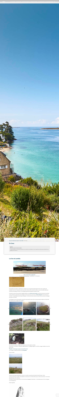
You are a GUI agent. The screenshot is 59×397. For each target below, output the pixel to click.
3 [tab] (31, 330)
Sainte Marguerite (39, 294)
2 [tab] (29, 330)
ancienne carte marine (33, 293)
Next (50, 308)
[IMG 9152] (43, 308)
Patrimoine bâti (18, 1)
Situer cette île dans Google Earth (29, 274)
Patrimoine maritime (34, 1)
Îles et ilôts (21, 240)
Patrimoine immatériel (26, 1)
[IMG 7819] (29, 324)
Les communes (12, 1)
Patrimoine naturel (41, 1)
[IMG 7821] (43, 324)
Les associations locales (49, 1)
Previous (8, 308)
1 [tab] (28, 330)
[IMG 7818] (16, 324)
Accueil (10, 240)
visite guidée (24, 350)
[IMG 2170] (16, 308)
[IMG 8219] (29, 308)
